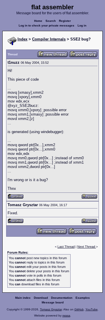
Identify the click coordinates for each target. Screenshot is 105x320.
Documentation (61, 297)
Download (41, 297)
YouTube (91, 309)
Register (65, 20)
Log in (82, 25)
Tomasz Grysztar (51, 309)
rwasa (66, 315)
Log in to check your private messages (46, 25)
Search (51, 20)
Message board (53, 302)
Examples (83, 297)
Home (38, 20)
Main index (23, 297)
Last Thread (66, 246)
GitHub (79, 309)
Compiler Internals (49, 39)
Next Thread (86, 246)
